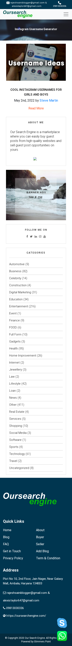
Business (15, 271)
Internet (14, 362)
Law (12, 376)
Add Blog (42, 551)
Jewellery (15, 369)
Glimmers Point (42, 641)
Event (13, 313)
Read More (36, 108)
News (13, 397)
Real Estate (16, 412)
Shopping (15, 426)
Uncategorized (19, 468)
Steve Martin (49, 100)
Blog (6, 537)
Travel (13, 461)
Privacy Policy (13, 558)
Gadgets (15, 341)
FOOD (13, 327)
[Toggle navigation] (67, 14)
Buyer (40, 537)
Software (15, 440)
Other (13, 405)
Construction (18, 285)
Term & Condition (48, 558)
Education (16, 299)
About (40, 530)
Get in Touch (12, 551)
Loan (12, 390)
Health (13, 348)
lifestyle (15, 383)
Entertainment (18, 306)
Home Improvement (22, 355)
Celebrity (15, 278)
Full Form (15, 334)
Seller (40, 544)
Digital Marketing (20, 292)
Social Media (18, 433)
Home (7, 530)
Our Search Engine (35, 638)
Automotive (17, 264)
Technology (17, 454)
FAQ (6, 544)
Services (15, 419)
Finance (14, 320)
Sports (13, 447)
